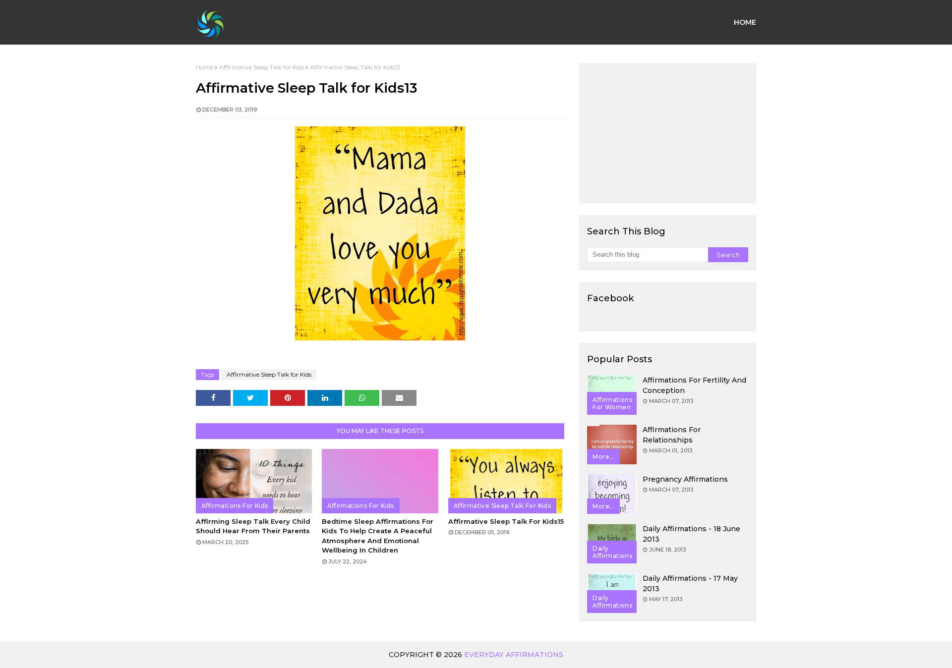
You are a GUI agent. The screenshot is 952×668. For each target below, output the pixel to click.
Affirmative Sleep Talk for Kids (261, 67)
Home (204, 67)
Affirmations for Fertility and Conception (694, 385)
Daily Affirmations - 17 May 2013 (690, 583)
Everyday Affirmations (513, 654)
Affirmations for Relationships (672, 435)
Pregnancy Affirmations (685, 479)
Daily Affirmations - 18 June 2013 (691, 534)
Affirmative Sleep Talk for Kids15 (506, 521)
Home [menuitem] (745, 22)
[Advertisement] (667, 133)
